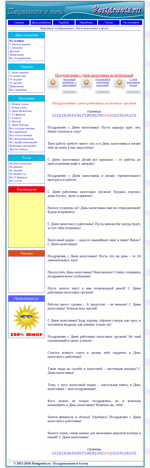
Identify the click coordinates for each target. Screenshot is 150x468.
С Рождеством (18, 107)
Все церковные (18, 131)
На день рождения (20, 163)
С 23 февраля (17, 114)
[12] (113, 115)
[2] (59, 115)
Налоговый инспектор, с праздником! (69, 82)
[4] (69, 115)
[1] (54, 115)
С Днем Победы (19, 124)
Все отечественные (20, 135)
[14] (126, 115)
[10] (99, 115)
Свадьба (64, 22)
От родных (15, 79)
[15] (133, 115)
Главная (19, 22)
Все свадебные (18, 89)
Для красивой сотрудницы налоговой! (102, 82)
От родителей (17, 75)
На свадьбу (16, 170)
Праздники (86, 22)
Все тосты (15, 180)
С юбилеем (15, 47)
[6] (79, 115)
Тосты (109, 22)
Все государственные (22, 128)
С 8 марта (15, 117)
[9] (94, 115)
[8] (89, 115)
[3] (64, 115)
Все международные (21, 138)
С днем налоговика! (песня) (133, 82)
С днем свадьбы (19, 72)
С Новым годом (18, 104)
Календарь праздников (22, 145)
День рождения (41, 22)
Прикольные (16, 54)
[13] (120, 115)
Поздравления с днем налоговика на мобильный (94, 75)
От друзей (15, 82)
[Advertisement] (94, 52)
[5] (74, 115)
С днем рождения (19, 44)
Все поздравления (20, 58)
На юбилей (15, 166)
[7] (84, 115)
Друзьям (14, 51)
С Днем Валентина (20, 111)
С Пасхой (15, 121)
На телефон (131, 22)
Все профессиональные (23, 142)
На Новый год (17, 173)
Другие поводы (18, 149)
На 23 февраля (18, 177)
